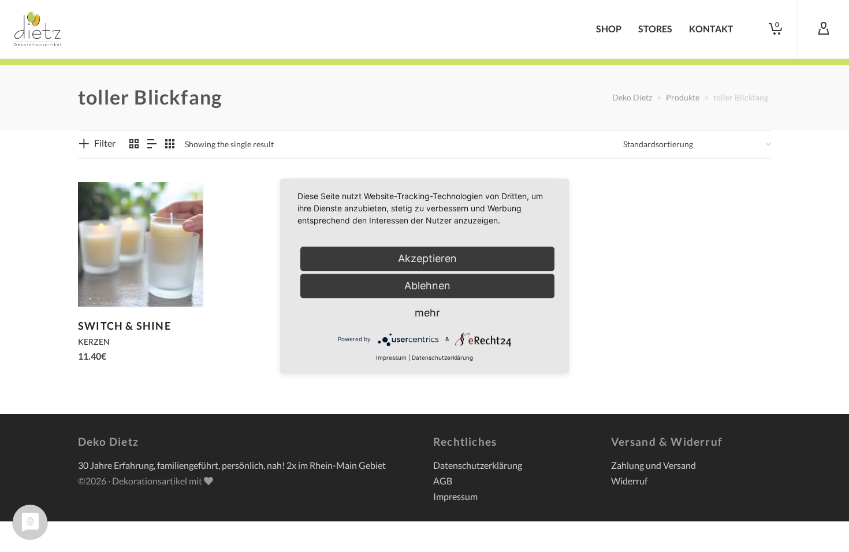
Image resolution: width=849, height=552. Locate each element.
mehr (427, 313)
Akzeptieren (427, 258)
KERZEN (94, 341)
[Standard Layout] (134, 144)
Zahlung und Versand (653, 465)
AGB (442, 480)
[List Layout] (152, 144)
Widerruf (629, 480)
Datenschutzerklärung (477, 465)
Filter (105, 142)
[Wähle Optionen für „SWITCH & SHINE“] (104, 280)
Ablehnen (427, 285)
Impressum (455, 496)
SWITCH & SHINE (124, 325)
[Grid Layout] (170, 144)
